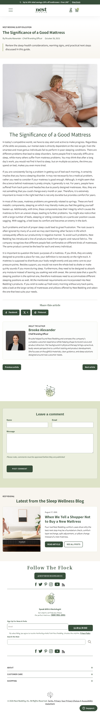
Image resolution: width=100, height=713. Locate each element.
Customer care (15, 674)
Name (9, 420)
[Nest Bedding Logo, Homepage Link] (41, 10)
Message (11, 431)
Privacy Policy (85, 633)
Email (54, 420)
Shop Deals (76, 2)
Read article (53, 544)
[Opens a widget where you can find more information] (88, 708)
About (10, 668)
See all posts (73, 544)
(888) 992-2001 (58, 615)
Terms (50, 701)
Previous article (12, 367)
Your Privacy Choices (70, 701)
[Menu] (10, 10)
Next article (90, 367)
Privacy (57, 701)
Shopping (12, 681)
